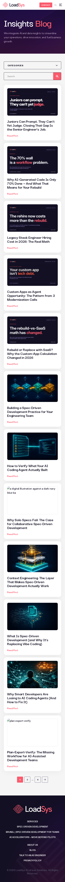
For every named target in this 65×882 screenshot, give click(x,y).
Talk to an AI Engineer (32, 855)
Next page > (45, 780)
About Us (32, 844)
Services (32, 821)
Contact (45, 5)
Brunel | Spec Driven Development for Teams (32, 832)
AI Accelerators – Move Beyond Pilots (32, 837)
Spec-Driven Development (32, 826)
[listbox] (32, 65)
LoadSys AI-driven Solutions (31, 870)
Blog (33, 850)
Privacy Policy (32, 860)
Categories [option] (16, 65)
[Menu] (60, 5)
